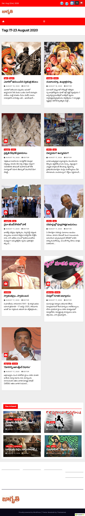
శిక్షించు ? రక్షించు (54, 425)
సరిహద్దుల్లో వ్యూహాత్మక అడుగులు (61, 224)
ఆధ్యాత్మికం (49, 78)
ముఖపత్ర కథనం (17, 419)
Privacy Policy (71, 481)
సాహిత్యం (52, 422)
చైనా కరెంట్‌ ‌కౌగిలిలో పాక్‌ (15, 224)
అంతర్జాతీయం (8, 221)
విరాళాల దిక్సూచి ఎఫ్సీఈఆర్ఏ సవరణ (20, 424)
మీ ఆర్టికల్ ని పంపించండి (31, 467)
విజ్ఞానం (6, 78)
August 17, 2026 (14, 429)
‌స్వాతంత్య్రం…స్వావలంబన (16, 295)
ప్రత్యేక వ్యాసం (50, 292)
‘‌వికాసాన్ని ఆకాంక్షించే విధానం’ (17, 367)
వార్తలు (54, 149)
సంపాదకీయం (7, 292)
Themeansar (61, 512)
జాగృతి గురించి (7, 467)
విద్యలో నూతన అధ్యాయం (58, 295)
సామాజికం (57, 292)
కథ (47, 422)
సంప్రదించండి (6, 473)
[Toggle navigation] (44, 21)
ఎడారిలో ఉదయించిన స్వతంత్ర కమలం (21, 81)
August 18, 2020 (13, 86)
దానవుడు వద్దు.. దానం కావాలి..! (21, 449)
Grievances (70, 475)
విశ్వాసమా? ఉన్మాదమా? (57, 153)
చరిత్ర (48, 446)
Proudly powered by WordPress (30, 512)
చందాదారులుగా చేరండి (52, 473)
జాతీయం (49, 149)
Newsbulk (51, 512)
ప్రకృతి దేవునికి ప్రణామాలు (15, 153)
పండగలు (56, 78)
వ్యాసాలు (12, 78)
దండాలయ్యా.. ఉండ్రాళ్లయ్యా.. (59, 81)
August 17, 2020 (55, 157)
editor (26, 86)
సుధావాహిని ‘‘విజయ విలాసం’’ (61, 449)
